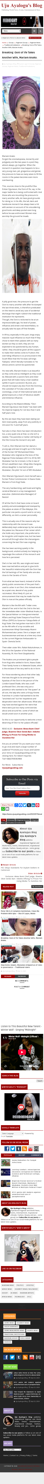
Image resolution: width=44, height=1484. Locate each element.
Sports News (32, 1330)
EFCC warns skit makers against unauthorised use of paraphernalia (26, 1194)
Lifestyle (30, 1285)
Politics (20, 1285)
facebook (22, 976)
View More (38, 886)
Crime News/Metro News (14, 1330)
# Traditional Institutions (15, 823)
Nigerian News (23, 38)
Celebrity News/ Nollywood (26, 1289)
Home (4, 43)
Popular (8, 1155)
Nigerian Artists (27, 1293)
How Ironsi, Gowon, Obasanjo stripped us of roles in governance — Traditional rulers (21, 966)
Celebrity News (23, 1323)
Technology (20, 1297)
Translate (9, 1136)
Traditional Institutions (12, 45)
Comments (36, 1155)
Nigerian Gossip (22, 43)
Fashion (7, 1342)
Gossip (11, 43)
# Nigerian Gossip (22, 820)
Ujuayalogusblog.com (12, 768)
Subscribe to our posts (19, 851)
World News (7, 1289)
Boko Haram (25, 1338)
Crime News (9, 1323)
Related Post (8, 887)
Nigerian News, (13, 66)
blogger (7, 976)
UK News (14, 1293)
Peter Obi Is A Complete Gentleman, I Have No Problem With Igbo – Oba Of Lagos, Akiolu (20, 912)
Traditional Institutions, (27, 66)
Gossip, (32, 64)
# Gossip (11, 820)
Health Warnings (11, 1327)
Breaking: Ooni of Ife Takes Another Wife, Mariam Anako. (21, 939)
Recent (22, 1155)
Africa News (7, 1297)
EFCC (29, 1297)
